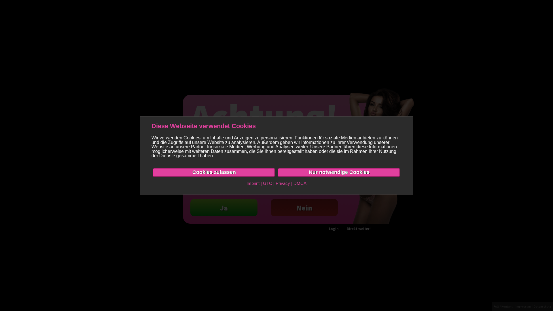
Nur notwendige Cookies (339, 172)
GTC (267, 183)
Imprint (253, 183)
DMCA (299, 183)
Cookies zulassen (214, 172)
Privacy (283, 183)
